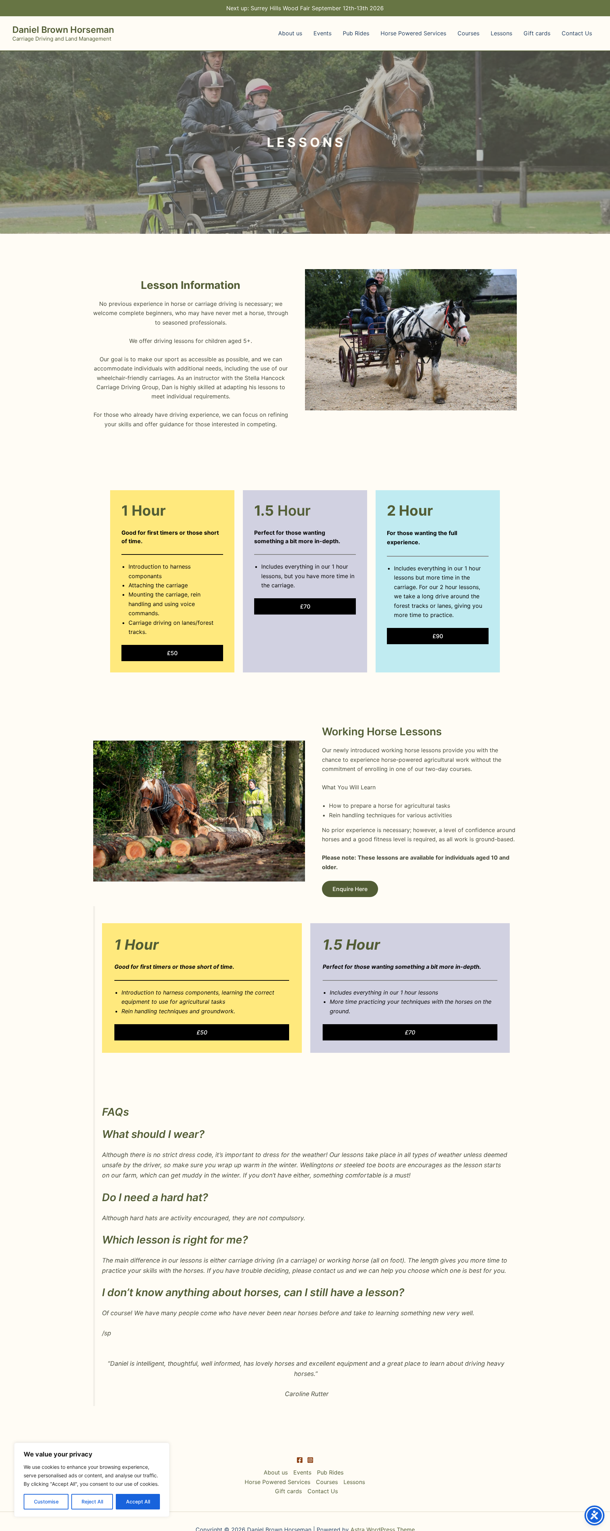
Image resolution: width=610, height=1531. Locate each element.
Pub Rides (356, 33)
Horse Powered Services (413, 33)
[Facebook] (300, 1460)
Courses (468, 33)
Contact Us (577, 33)
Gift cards (537, 33)
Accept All (138, 1502)
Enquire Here (350, 888)
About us (290, 33)
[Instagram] (310, 1460)
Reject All (92, 1502)
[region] (91, 1480)
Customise (46, 1502)
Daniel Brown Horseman (63, 29)
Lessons (501, 33)
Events (322, 33)
